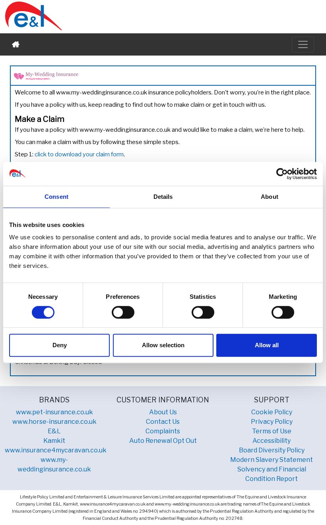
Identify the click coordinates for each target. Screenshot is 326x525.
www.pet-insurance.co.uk (54, 412)
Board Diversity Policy (272, 450)
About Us (163, 412)
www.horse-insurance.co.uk (54, 421)
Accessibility (271, 440)
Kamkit (54, 440)
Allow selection (163, 345)
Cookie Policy (271, 412)
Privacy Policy (272, 421)
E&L (54, 431)
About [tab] (269, 196)
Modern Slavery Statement (271, 459)
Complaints (163, 431)
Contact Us (163, 421)
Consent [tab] (56, 196)
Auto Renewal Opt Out (163, 440)
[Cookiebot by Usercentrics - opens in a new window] (282, 174)
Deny (59, 345)
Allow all (267, 345)
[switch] (123, 312)
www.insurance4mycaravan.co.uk (56, 450)
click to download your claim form (79, 154)
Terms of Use (271, 431)
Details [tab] (163, 196)
